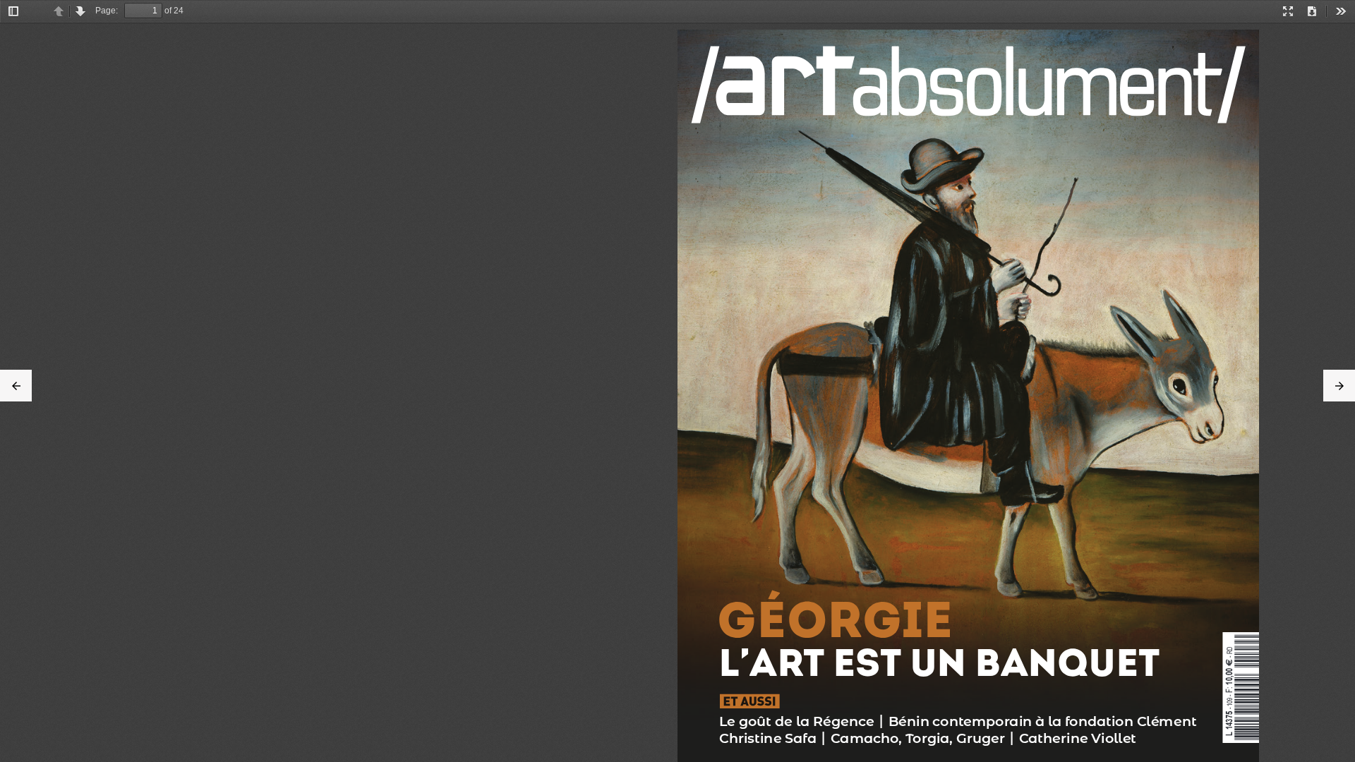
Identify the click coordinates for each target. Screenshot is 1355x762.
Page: (106, 11)
